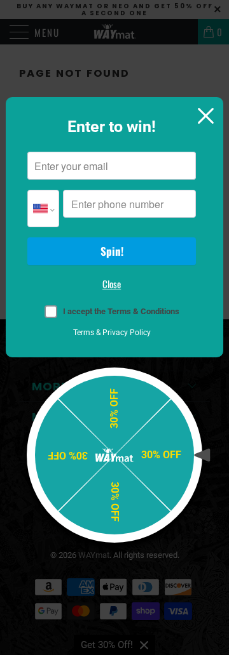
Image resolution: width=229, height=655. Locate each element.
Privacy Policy (126, 332)
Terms (83, 332)
